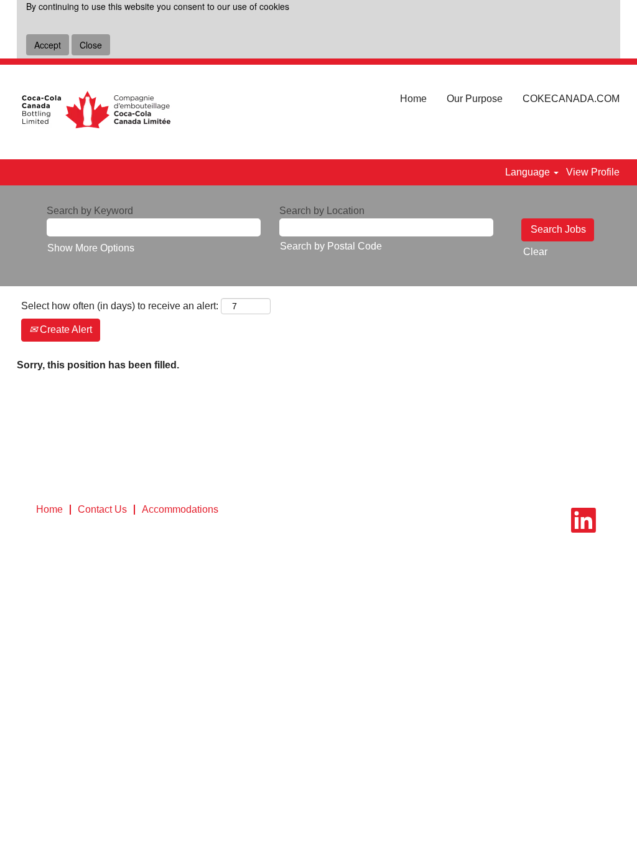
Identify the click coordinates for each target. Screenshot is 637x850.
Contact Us (102, 509)
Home (413, 98)
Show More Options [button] (90, 248)
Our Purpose (475, 98)
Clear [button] (535, 251)
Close (91, 45)
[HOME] (95, 112)
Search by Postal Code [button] (331, 246)
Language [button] (528, 172)
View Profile (593, 172)
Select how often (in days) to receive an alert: (119, 306)
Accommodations (180, 509)
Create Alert (64, 329)
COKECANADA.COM (571, 98)
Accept (47, 45)
